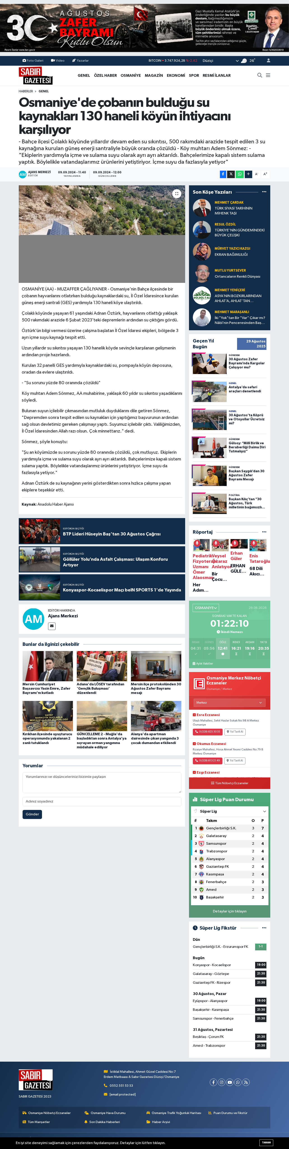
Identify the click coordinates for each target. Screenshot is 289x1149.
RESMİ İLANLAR (217, 75)
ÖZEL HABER (105, 75)
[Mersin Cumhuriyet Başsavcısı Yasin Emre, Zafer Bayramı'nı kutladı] (48, 666)
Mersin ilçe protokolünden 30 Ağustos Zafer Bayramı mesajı (156, 688)
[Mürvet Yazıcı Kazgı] (202, 252)
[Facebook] (213, 1082)
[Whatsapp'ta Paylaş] (240, 174)
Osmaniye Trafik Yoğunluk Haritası (176, 1113)
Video (60, 60)
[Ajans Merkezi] (33, 619)
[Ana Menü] (268, 76)
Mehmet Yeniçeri (230, 290)
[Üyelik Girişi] (266, 61)
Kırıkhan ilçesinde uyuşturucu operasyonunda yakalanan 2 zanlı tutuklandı (47, 738)
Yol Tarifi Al (236, 731)
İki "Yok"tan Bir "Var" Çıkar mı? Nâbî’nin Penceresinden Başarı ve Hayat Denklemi (240, 320)
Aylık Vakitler (204, 663)
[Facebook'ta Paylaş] (223, 174)
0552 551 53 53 (121, 1085)
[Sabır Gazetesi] (36, 75)
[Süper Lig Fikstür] (264, 928)
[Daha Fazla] (248, 174)
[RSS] (246, 1082)
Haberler (26, 91)
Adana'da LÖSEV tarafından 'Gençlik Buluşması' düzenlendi (100, 688)
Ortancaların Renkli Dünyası (237, 277)
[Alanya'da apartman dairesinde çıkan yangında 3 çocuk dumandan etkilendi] (156, 716)
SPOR (194, 75)
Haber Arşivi (161, 1122)
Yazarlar (83, 60)
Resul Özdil (225, 224)
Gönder (32, 814)
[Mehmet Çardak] (202, 208)
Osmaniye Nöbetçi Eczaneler (49, 1113)
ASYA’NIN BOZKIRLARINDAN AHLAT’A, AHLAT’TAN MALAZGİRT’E (238, 298)
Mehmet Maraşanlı (232, 312)
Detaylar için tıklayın (230, 911)
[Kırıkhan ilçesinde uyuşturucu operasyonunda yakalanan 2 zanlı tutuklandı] (48, 716)
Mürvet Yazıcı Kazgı (232, 248)
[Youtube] (229, 1082)
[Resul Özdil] (202, 230)
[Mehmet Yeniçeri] (202, 295)
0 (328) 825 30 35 (209, 731)
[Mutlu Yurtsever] (202, 273)
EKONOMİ (176, 75)
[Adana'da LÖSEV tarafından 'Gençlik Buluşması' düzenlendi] (102, 666)
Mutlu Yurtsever (230, 270)
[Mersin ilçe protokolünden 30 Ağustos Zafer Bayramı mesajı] (156, 666)
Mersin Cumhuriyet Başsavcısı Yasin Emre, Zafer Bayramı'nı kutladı (46, 688)
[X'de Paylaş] (231, 174)
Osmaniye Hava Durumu (108, 1113)
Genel (44, 91)
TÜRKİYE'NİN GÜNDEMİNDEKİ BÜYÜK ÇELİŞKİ (240, 232)
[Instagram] (221, 1082)
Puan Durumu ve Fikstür (230, 1113)
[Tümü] (264, 192)
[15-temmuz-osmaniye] (144, 28)
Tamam (266, 1142)
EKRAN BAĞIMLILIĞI (231, 255)
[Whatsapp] (238, 1082)
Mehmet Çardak (229, 202)
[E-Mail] (52, 626)
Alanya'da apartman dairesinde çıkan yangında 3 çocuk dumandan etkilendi (155, 738)
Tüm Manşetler (39, 1122)
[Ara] (260, 76)
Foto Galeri (35, 60)
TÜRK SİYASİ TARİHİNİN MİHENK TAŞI (233, 211)
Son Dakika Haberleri (104, 1122)
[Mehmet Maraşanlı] (202, 317)
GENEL (84, 75)
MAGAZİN (154, 75)
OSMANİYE (131, 75)
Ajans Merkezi (63, 616)
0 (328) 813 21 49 (209, 760)
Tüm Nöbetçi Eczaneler (231, 783)
